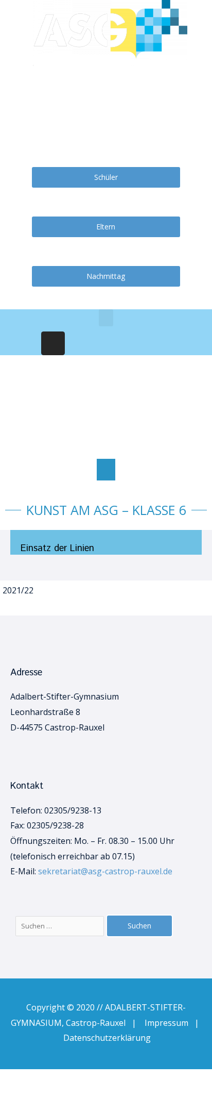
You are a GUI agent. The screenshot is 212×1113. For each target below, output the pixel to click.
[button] (106, 469)
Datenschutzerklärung (107, 1037)
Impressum (170, 1022)
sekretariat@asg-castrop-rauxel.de (105, 871)
